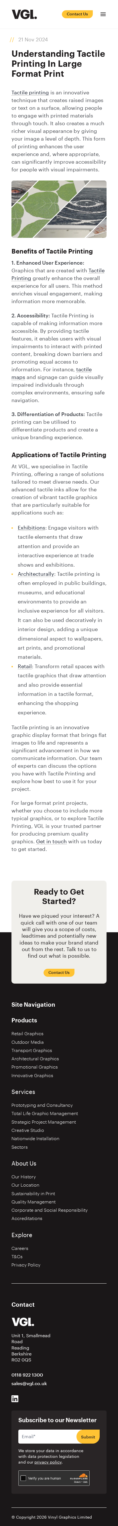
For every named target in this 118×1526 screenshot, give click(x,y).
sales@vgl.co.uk (29, 1383)
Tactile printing (30, 92)
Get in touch (51, 841)
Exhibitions (31, 527)
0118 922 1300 (27, 1375)
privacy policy (48, 1462)
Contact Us (77, 14)
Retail (25, 666)
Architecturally (36, 574)
